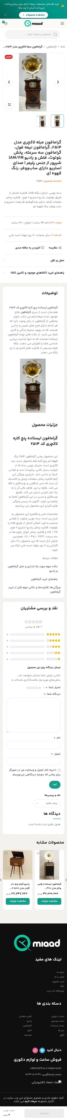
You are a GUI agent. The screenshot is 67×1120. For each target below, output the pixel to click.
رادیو (29, 1021)
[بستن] (5, 15)
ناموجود (44, 1113)
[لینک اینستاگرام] (35, 1050)
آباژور (62, 1035)
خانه (62, 47)
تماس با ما (59, 977)
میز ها (61, 1030)
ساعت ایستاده (57, 1026)
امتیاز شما (53, 687)
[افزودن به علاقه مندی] (38, 853)
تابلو (30, 1030)
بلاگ (62, 986)
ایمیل (55, 754)
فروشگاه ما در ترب (55, 991)
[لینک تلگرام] (42, 1050)
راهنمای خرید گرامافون (44, 579)
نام (57, 738)
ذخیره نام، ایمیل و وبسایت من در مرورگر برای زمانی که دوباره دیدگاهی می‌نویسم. (34, 772)
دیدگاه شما (52, 694)
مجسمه (28, 1035)
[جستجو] (55, 34)
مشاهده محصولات (35, 15)
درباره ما (60, 972)
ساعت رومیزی (57, 1021)
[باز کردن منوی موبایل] (62, 23)
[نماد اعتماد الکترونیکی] (46, 1083)
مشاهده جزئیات (49, 901)
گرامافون (51, 47)
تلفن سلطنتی (25, 1016)
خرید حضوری (58, 981)
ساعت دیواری (57, 1016)
